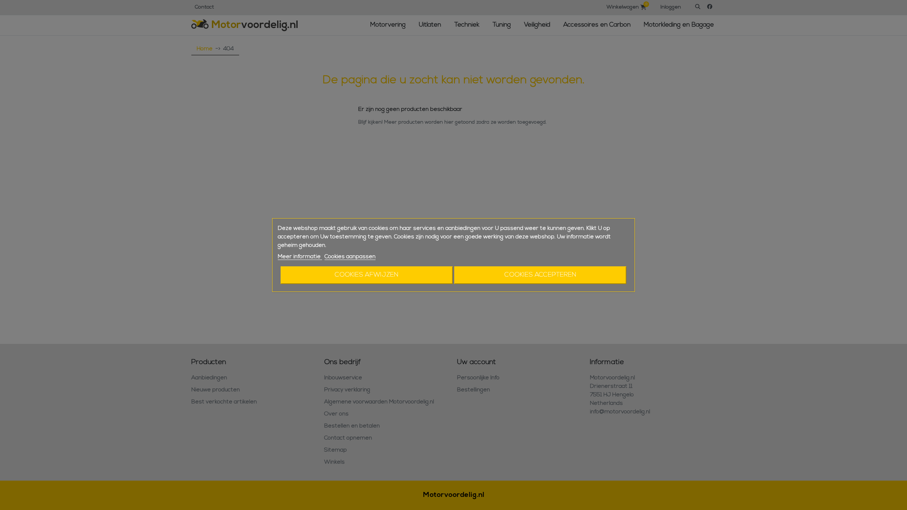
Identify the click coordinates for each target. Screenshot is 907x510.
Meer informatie (300, 257)
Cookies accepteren (540, 275)
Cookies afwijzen (367, 275)
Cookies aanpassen (350, 257)
